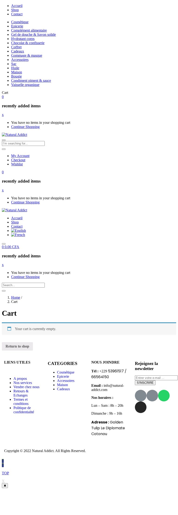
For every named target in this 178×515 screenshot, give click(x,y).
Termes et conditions (21, 401)
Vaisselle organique (25, 85)
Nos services (22, 383)
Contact (16, 14)
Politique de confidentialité (23, 410)
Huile (15, 68)
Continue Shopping (25, 127)
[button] (3, 97)
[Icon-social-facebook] (140, 395)
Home (15, 297)
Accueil (16, 6)
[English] (18, 231)
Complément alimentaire (29, 30)
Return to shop (17, 346)
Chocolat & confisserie (27, 43)
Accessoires (20, 60)
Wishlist (17, 164)
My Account (20, 156)
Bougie (16, 76)
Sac (13, 64)
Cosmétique (20, 22)
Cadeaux (17, 51)
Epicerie (17, 26)
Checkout (18, 160)
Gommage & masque (26, 55)
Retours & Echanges (21, 393)
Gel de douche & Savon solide (33, 34)
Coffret (16, 47)
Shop (15, 10)
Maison (16, 72)
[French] (18, 235)
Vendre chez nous (26, 387)
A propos (20, 379)
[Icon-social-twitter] (152, 395)
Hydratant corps (23, 39)
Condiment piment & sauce (31, 80)
